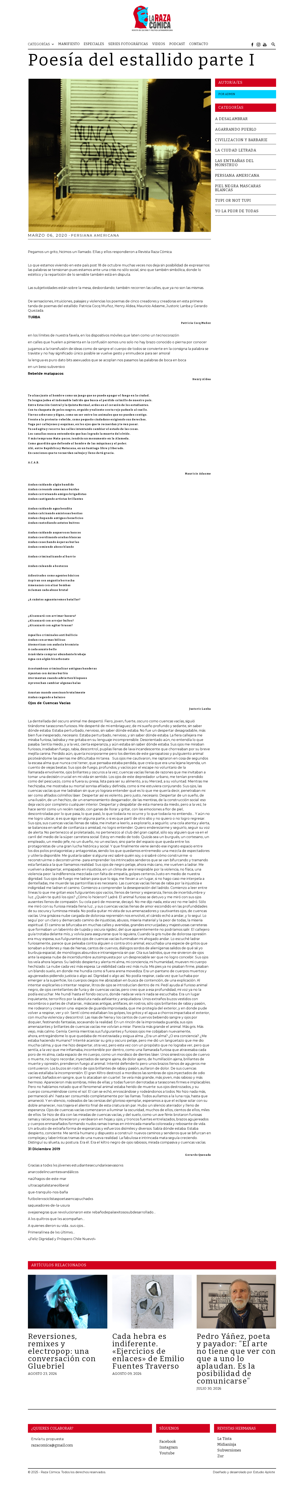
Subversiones (229, 1450)
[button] (43, 44)
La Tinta (224, 1439)
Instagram (168, 1447)
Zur (220, 1456)
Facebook (167, 1441)
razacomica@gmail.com (52, 1445)
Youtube (167, 1453)
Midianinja (226, 1444)
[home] (152, 18)
